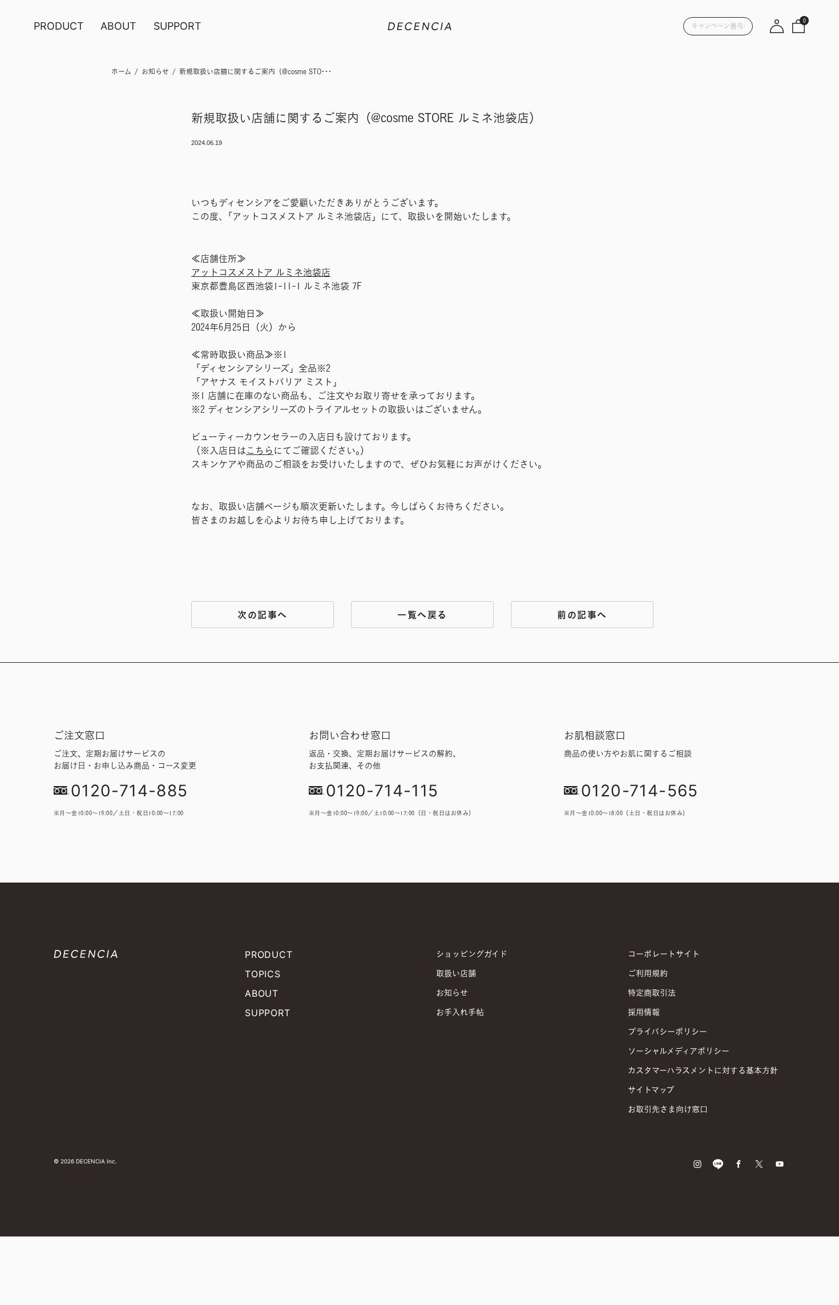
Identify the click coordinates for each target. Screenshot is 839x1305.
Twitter (759, 1164)
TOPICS (263, 974)
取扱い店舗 (456, 973)
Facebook (738, 1164)
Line (718, 1164)
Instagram (697, 1164)
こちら (259, 450)
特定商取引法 (652, 992)
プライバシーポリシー (667, 1031)
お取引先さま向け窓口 (668, 1109)
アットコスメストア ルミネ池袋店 (260, 272)
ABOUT (118, 26)
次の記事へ (262, 615)
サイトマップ (651, 1089)
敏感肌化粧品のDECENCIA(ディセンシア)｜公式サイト (419, 26)
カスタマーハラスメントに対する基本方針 (703, 1070)
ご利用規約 (648, 973)
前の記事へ (582, 615)
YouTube (779, 1164)
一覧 (422, 615)
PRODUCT (59, 26)
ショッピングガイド (471, 953)
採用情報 (644, 1012)
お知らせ (155, 71)
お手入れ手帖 (460, 1012)
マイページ (777, 26)
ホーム (121, 71)
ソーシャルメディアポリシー (678, 1051)
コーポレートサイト (664, 953)
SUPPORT (177, 26)
